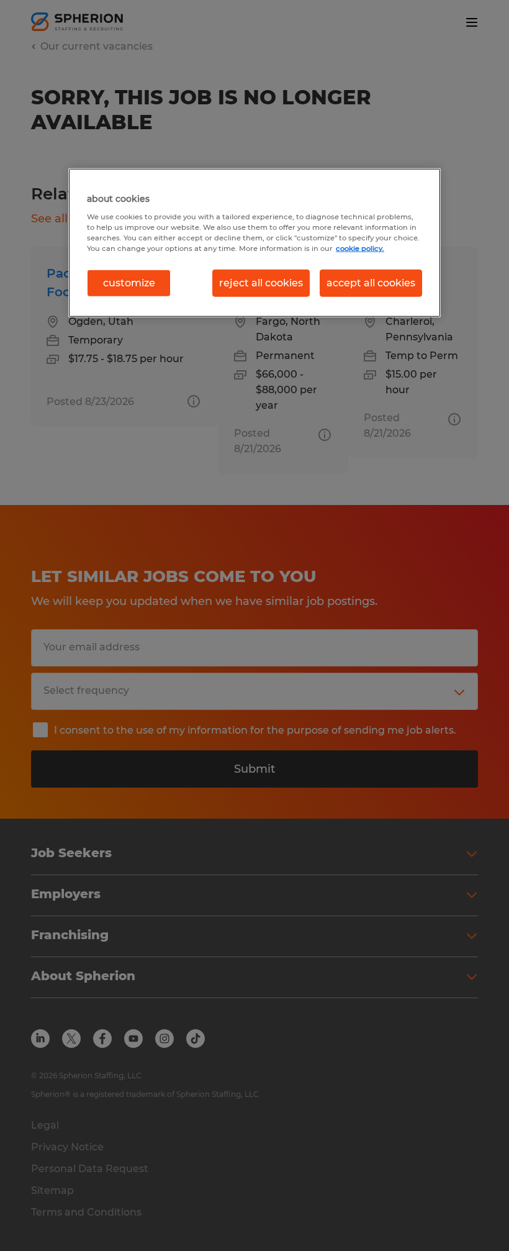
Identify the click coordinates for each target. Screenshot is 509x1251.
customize (129, 283)
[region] (254, 242)
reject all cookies (261, 283)
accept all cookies (371, 283)
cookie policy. (360, 248)
